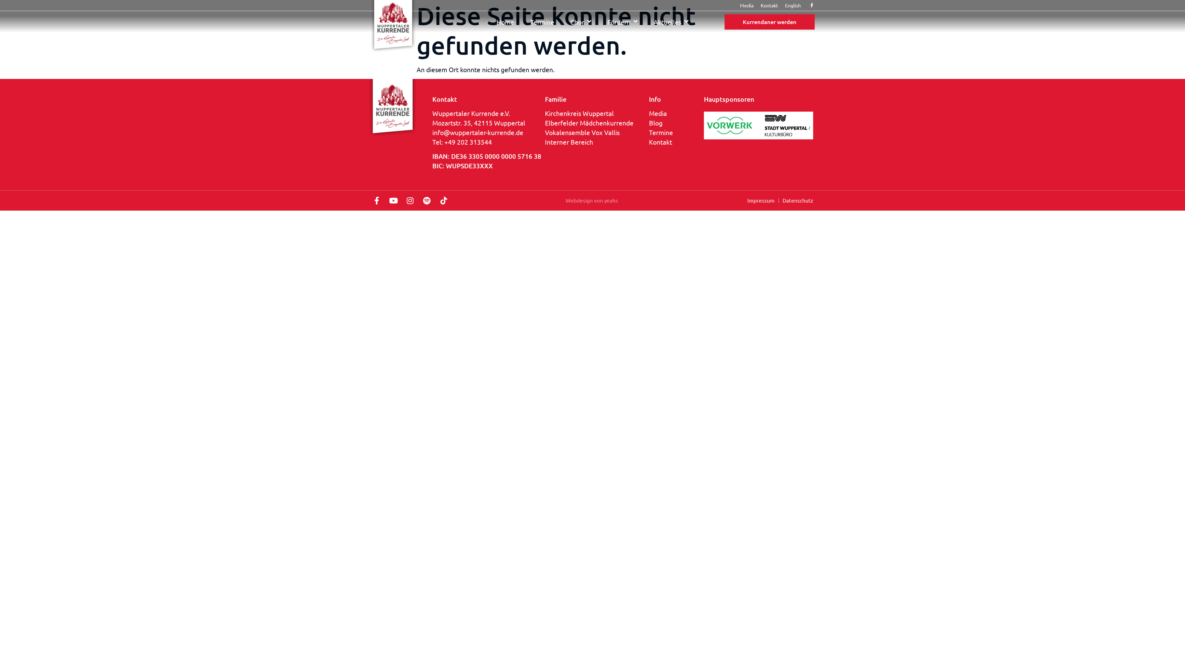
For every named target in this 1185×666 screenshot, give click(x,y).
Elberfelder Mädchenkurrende (589, 123)
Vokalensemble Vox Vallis (582, 132)
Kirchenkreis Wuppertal (579, 113)
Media (658, 113)
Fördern (618, 22)
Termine (542, 22)
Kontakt (660, 142)
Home (505, 22)
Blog (656, 123)
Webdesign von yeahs (592, 200)
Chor (577, 22)
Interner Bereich (569, 142)
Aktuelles (667, 22)
